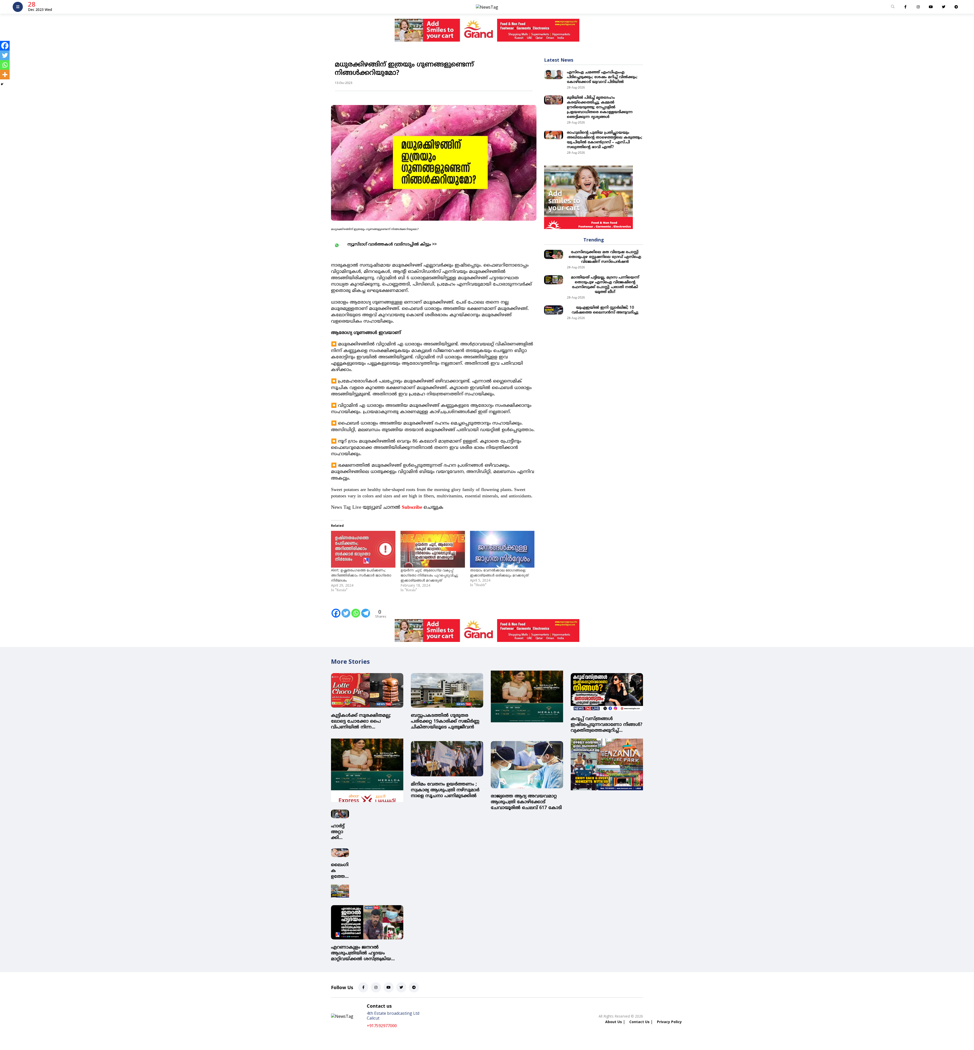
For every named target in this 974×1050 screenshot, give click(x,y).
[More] (5, 74)
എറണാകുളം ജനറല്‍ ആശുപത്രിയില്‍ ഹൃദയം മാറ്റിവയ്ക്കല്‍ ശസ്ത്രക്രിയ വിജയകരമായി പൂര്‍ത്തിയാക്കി (365, 950)
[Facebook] (336, 610)
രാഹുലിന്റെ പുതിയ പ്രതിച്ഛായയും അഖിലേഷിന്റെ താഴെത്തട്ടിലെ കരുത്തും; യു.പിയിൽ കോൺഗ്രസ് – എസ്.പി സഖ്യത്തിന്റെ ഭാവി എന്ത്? (604, 140)
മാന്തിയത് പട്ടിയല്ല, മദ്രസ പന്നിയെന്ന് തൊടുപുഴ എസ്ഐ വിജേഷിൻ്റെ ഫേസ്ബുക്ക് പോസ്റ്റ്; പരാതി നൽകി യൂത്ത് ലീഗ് (605, 284)
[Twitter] (345, 610)
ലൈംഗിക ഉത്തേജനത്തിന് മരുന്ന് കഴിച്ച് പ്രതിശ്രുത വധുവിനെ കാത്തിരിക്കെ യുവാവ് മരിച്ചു (340, 867)
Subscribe (412, 508)
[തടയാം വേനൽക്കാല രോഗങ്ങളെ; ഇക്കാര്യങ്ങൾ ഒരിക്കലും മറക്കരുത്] (502, 549)
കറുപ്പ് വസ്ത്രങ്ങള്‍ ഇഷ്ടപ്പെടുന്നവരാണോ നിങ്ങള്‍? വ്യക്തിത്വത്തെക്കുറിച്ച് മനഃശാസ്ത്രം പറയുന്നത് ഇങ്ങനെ (606, 724)
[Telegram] (365, 610)
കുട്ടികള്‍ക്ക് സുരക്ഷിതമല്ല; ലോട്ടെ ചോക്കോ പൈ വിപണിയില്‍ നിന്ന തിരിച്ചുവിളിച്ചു (361, 721)
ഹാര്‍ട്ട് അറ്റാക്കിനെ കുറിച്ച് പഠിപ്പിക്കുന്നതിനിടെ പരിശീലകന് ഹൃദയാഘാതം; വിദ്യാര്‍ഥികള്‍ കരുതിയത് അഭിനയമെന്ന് (340, 829)
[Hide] (2, 84)
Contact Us (639, 1018)
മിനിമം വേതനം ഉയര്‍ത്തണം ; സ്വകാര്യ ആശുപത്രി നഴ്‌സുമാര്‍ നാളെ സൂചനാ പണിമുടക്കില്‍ (445, 790)
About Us (613, 1018)
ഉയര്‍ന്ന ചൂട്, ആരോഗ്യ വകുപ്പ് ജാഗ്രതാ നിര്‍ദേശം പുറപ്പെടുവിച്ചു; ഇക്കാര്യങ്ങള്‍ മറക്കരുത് (429, 575)
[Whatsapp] (355, 610)
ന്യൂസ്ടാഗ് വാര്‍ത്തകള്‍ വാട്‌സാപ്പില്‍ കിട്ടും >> (392, 244)
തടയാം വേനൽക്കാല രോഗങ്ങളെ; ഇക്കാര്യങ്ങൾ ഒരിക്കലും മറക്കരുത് (499, 573)
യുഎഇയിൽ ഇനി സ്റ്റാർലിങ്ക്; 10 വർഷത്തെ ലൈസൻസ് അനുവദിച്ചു (605, 310)
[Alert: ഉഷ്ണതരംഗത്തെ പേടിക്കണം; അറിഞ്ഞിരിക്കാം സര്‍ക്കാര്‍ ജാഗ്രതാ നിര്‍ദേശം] (363, 549)
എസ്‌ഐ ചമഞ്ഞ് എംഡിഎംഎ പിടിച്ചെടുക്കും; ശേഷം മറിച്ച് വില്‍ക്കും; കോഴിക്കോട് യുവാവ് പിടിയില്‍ (602, 77)
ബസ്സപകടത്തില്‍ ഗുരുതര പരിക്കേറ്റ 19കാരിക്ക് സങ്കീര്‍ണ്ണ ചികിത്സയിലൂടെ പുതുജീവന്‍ (445, 721)
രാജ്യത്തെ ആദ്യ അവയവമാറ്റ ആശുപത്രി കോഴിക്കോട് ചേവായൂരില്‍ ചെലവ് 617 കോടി (526, 802)
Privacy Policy (669, 1018)
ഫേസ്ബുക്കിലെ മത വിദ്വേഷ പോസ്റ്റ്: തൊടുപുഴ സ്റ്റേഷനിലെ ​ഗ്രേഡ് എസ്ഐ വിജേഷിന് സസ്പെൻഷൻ (605, 257)
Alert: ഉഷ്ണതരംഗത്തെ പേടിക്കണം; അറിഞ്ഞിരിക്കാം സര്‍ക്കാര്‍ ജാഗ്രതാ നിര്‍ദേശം (361, 575)
